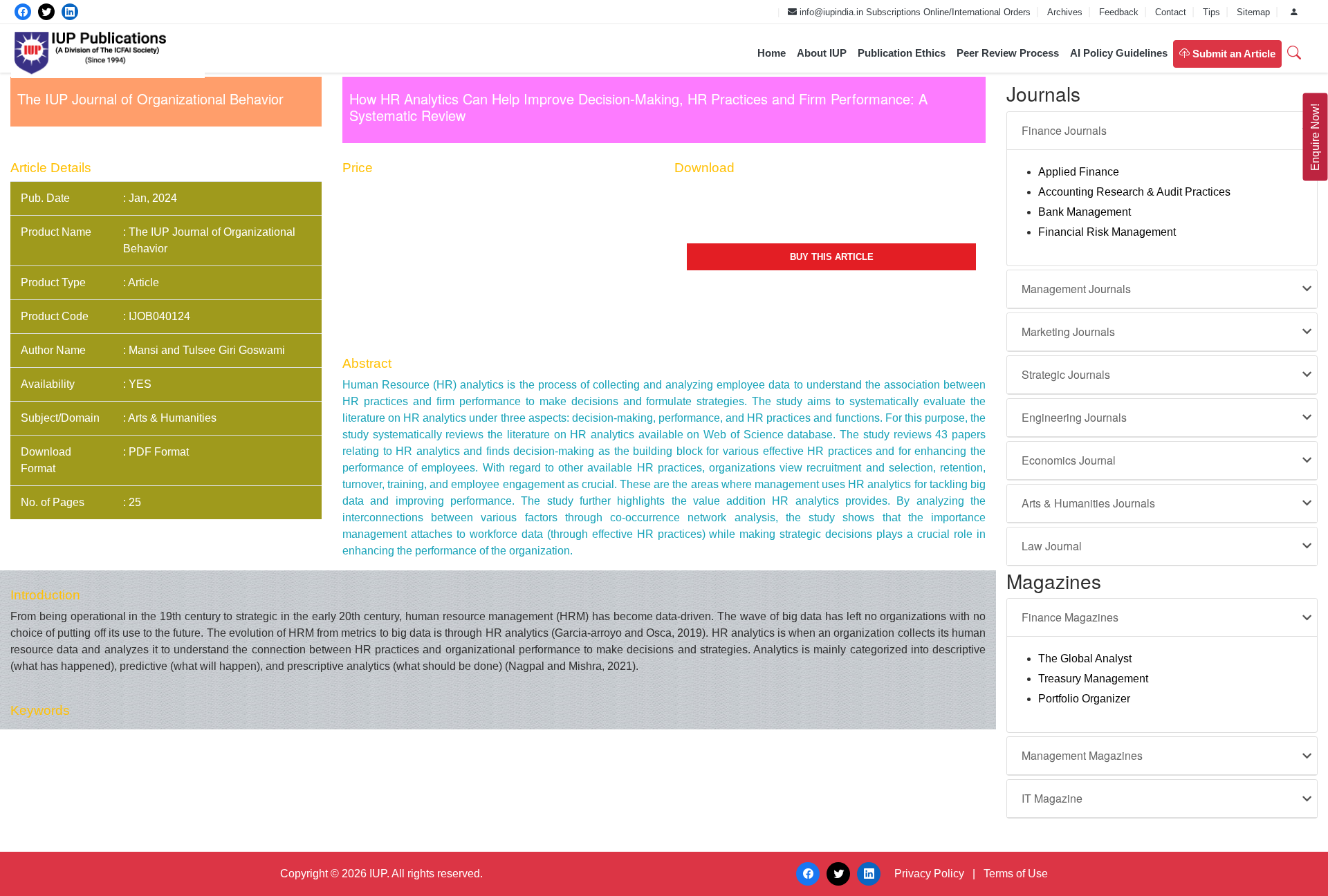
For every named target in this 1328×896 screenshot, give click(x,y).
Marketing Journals (1068, 331)
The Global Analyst (1085, 658)
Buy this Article (832, 257)
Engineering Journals (1074, 417)
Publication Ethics (902, 53)
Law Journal (1052, 546)
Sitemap (1255, 12)
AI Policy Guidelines (1119, 53)
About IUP (822, 53)
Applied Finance (1078, 172)
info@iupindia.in (830, 12)
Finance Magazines (1070, 617)
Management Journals (1076, 289)
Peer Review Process (1008, 53)
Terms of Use (1016, 873)
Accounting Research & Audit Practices (1134, 192)
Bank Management (1084, 212)
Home (771, 53)
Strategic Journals (1066, 374)
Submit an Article (1232, 53)
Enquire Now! (1315, 137)
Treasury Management (1093, 678)
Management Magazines (1082, 755)
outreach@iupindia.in (727, 12)
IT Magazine (1052, 798)
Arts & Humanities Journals (1088, 503)
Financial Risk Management (1107, 232)
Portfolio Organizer (1084, 698)
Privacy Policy (929, 873)
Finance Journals (1064, 130)
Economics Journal (1069, 460)
